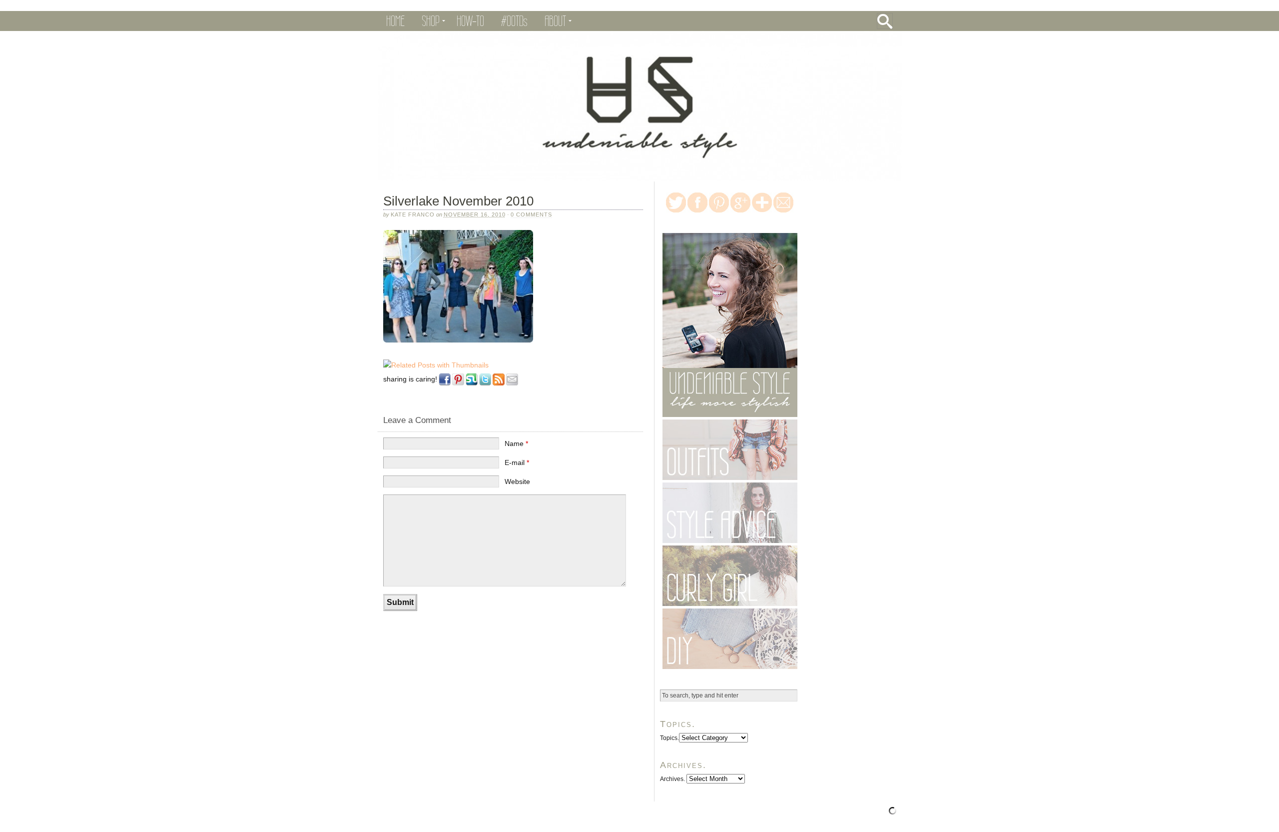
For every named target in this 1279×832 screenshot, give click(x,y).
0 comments (531, 215)
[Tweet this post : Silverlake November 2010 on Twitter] (485, 386)
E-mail (517, 462)
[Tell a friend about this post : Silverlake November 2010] (512, 386)
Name (516, 444)
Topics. (669, 738)
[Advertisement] (495, 648)
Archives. (672, 779)
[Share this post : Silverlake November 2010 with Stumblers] (472, 386)
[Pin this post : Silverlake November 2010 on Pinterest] (458, 386)
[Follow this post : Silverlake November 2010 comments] (499, 386)
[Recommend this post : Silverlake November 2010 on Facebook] (445, 386)
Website (517, 482)
